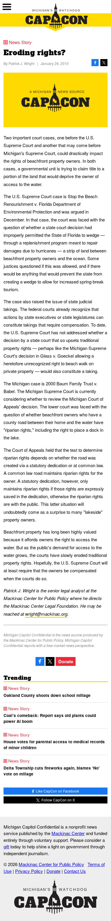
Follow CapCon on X (58, 799)
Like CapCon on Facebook (57, 790)
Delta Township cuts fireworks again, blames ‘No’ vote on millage (52, 771)
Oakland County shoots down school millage (47, 695)
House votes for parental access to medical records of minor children (54, 744)
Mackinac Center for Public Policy (51, 864)
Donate (65, 661)
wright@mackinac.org (46, 614)
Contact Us (75, 871)
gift (6, 846)
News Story (20, 42)
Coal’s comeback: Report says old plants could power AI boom (50, 718)
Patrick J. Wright (21, 63)
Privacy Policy (29, 871)
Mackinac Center (68, 833)
